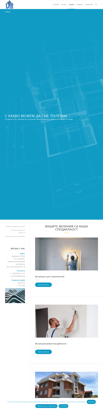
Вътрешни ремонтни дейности (18, 231)
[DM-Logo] (9, 4)
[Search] (96, 4)
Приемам (91, 402)
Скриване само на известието (46, 406)
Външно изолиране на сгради (15, 226)
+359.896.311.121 (18, 273)
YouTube (21, 285)
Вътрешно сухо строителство (15, 236)
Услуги (7, 12)
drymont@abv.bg (18, 276)
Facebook (21, 283)
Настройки (63, 406)
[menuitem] (56, 4)
